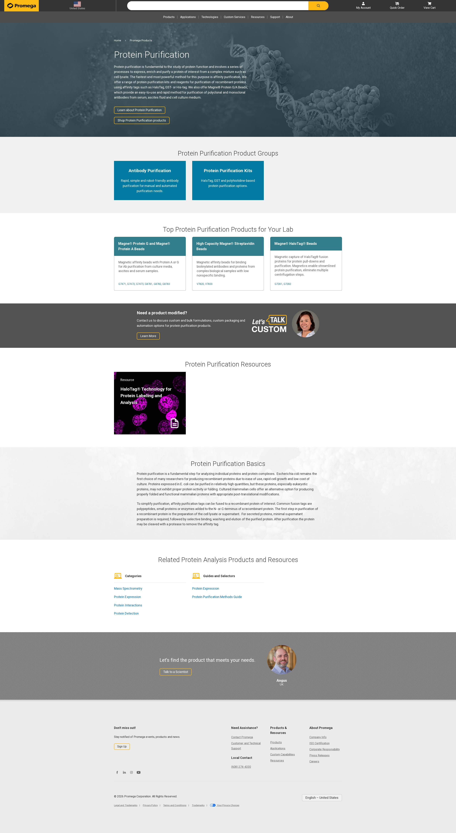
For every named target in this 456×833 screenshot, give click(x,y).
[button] (318, 5)
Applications (188, 17)
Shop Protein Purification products (142, 120)
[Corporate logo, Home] (21, 5)
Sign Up (122, 746)
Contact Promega (242, 737)
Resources (258, 17)
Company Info (318, 737)
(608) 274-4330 (241, 766)
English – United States (321, 798)
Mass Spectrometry (128, 588)
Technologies (209, 17)
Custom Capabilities (282, 754)
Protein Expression (127, 597)
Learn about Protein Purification (140, 110)
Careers (314, 761)
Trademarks (198, 805)
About (289, 17)
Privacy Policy (150, 805)
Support (275, 17)
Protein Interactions (128, 605)
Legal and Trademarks (125, 805)
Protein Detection (126, 613)
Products (169, 17)
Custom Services (234, 17)
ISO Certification (319, 743)
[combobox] (217, 5)
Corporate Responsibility (324, 749)
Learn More (148, 336)
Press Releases (319, 755)
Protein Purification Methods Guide (217, 597)
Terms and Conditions (174, 805)
